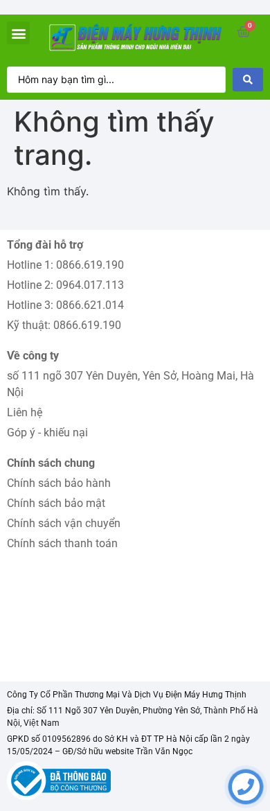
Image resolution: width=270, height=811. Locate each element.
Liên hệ (24, 412)
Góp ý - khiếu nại (47, 432)
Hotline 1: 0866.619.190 (65, 264)
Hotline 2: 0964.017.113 (65, 285)
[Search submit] (248, 79)
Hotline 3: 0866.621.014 (65, 305)
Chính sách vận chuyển (63, 523)
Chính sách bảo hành (59, 483)
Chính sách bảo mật (56, 503)
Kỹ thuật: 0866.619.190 (64, 325)
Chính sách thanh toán (62, 543)
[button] (18, 32)
